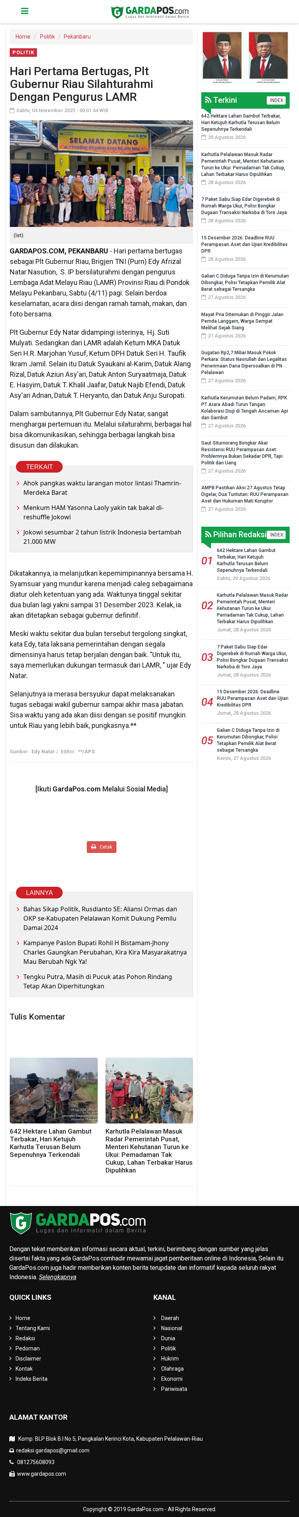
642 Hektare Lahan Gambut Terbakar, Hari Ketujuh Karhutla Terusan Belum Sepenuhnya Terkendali (50, 1142)
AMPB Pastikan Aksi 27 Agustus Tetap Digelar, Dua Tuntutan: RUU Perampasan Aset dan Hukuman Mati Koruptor (244, 494)
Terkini (224, 100)
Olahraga (172, 1369)
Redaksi (25, 1338)
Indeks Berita (31, 1379)
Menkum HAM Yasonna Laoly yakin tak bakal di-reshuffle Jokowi (93, 512)
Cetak (105, 847)
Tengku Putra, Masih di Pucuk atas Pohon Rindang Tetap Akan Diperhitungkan (97, 981)
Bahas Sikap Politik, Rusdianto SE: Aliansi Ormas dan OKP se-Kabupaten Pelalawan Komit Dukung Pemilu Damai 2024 (100, 918)
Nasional (171, 1328)
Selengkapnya (57, 1277)
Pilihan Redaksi (239, 534)
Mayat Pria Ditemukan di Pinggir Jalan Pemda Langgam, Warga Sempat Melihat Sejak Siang (242, 321)
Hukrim (170, 1358)
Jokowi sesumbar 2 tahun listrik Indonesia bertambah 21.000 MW (102, 537)
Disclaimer (28, 1358)
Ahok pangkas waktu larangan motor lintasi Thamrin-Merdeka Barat (102, 488)
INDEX (276, 100)
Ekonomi (172, 1379)
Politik (47, 36)
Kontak (24, 1369)
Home (23, 36)
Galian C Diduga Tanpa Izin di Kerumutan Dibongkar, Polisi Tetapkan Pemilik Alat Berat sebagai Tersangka (245, 282)
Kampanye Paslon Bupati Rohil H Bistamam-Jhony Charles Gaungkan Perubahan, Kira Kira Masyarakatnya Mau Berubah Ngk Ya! (105, 952)
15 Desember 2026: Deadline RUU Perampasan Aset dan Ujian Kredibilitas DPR (244, 244)
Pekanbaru (77, 36)
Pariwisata (174, 1389)
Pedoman (28, 1348)
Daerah (170, 1318)
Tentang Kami (33, 1328)
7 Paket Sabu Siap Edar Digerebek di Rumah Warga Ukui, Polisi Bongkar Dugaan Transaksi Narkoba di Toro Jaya (244, 206)
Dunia (168, 1338)
